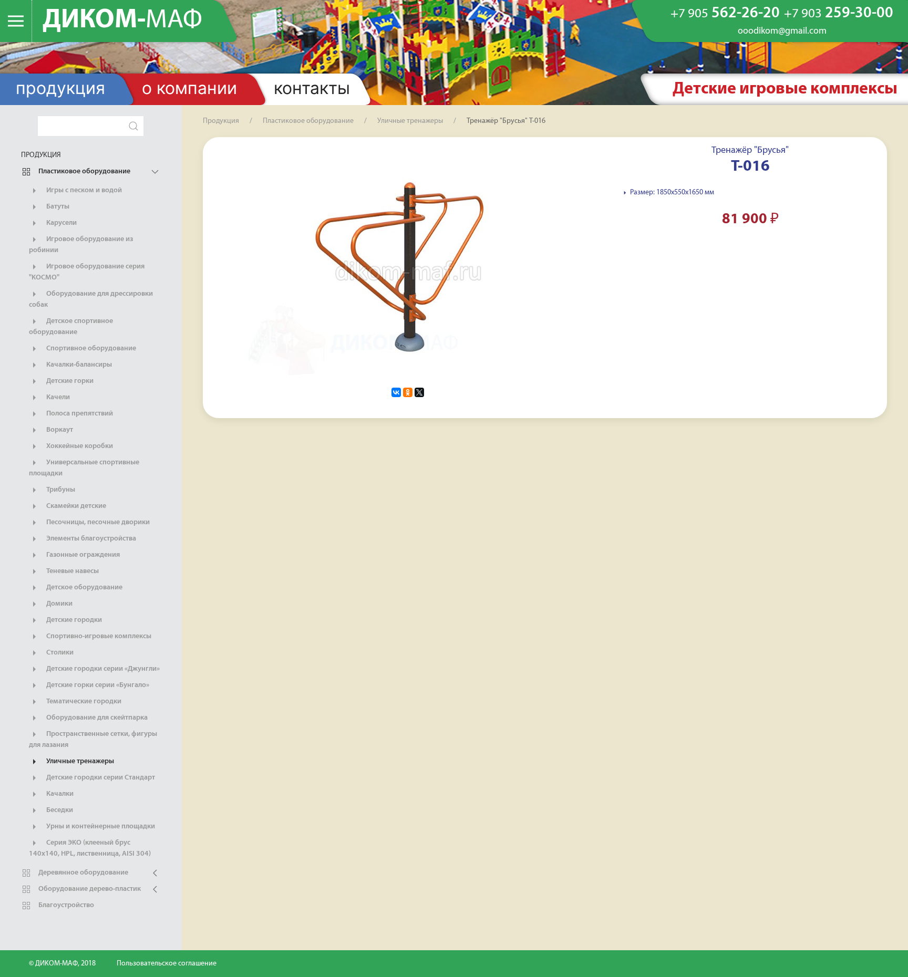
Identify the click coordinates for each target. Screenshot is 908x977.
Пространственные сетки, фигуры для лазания (93, 739)
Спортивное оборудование (90, 348)
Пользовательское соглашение (166, 964)
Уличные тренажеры (79, 761)
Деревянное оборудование (82, 873)
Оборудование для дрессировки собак (91, 299)
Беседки (59, 810)
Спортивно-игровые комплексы (98, 636)
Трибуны (60, 490)
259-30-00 (838, 13)
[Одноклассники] (407, 392)
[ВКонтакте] (396, 392)
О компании (189, 88)
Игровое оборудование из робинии (81, 244)
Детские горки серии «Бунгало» (97, 685)
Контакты (312, 88)
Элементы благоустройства (90, 539)
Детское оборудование (83, 587)
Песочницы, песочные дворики (97, 522)
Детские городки (73, 620)
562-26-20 (725, 13)
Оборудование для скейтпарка (96, 718)
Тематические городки (83, 701)
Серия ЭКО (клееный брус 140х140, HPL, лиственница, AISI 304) (90, 848)
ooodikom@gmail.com (782, 31)
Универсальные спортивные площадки (84, 468)
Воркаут (59, 430)
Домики (59, 604)
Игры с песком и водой (83, 190)
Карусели (61, 223)
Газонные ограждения (82, 555)
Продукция (60, 88)
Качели (57, 397)
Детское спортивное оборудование (71, 326)
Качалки (59, 794)
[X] (419, 392)
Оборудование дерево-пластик (89, 889)
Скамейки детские (75, 506)
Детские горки (69, 381)
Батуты (57, 207)
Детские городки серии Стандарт (100, 778)
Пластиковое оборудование (83, 171)
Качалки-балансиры (78, 365)
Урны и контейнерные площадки (100, 826)
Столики (59, 653)
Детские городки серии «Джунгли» (102, 669)
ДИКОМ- (122, 20)
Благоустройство (65, 905)
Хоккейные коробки (79, 446)
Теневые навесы (72, 571)
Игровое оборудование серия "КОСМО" (87, 272)
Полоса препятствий (79, 414)
